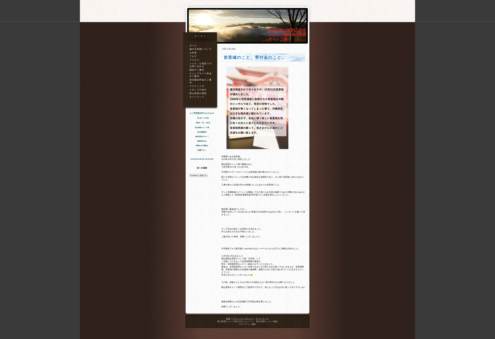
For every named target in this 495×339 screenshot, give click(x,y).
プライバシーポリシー (243, 319)
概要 (228, 319)
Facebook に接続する (198, 175)
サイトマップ (262, 319)
